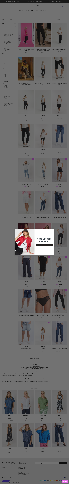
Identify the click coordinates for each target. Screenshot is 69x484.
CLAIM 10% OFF (44, 245)
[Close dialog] (53, 230)
